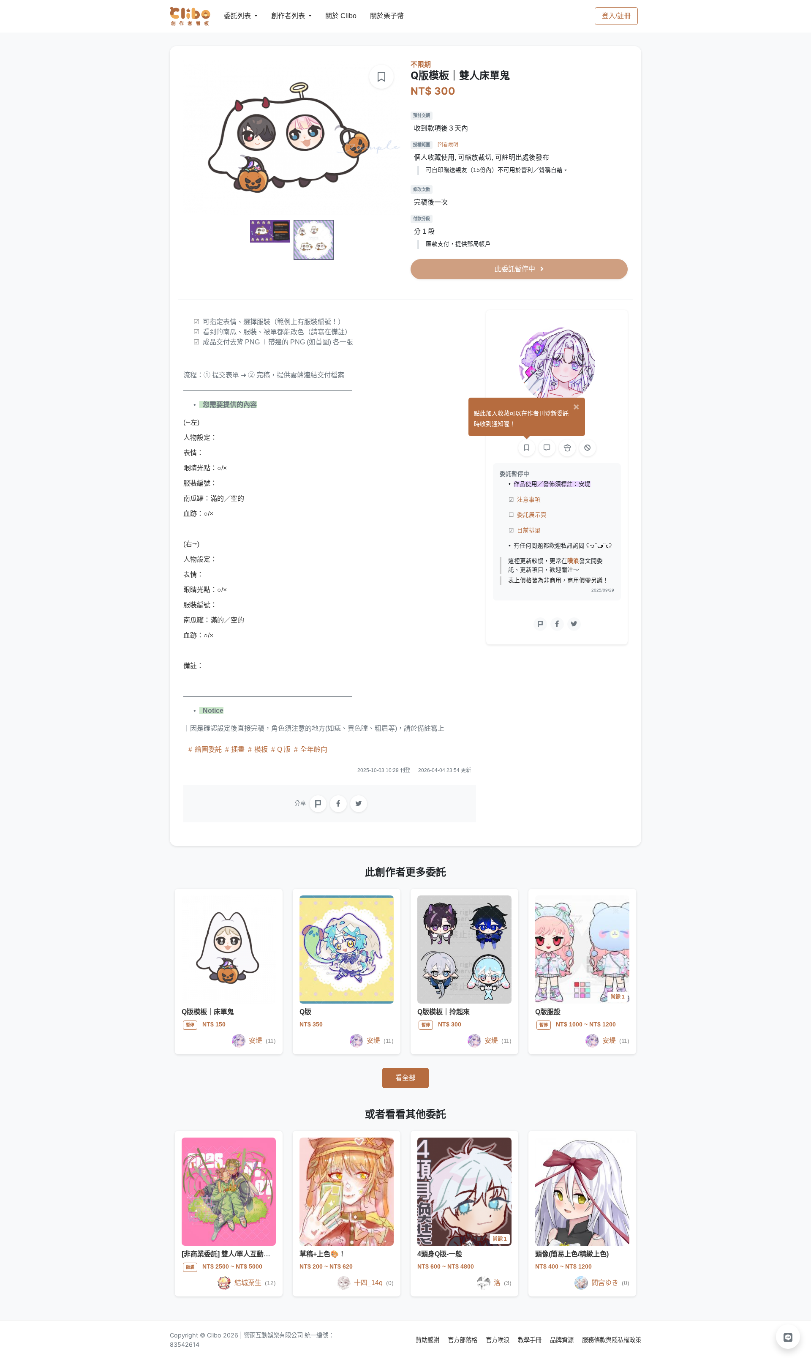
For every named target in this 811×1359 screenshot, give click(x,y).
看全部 (405, 1077)
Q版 (305, 1011)
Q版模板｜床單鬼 (208, 1011)
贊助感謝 (428, 1339)
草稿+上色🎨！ (322, 1254)
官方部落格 (463, 1339)
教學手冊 (530, 1339)
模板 (261, 749)
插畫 (237, 749)
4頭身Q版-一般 (439, 1254)
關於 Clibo (333, 15)
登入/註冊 (616, 15)
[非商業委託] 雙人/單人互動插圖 (229, 1254)
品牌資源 (562, 1339)
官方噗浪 (498, 1339)
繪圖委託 (208, 749)
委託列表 (232, 15)
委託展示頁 (532, 515)
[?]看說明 (448, 144)
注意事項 (529, 500)
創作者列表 (281, 15)
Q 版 (283, 749)
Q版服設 (548, 1011)
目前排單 (529, 530)
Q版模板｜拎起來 (443, 1011)
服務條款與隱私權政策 (611, 1339)
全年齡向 (313, 749)
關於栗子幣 (378, 15)
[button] (788, 1336)
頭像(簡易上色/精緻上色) (572, 1254)
